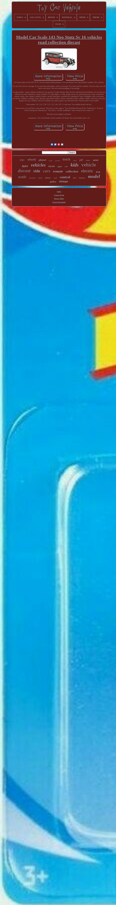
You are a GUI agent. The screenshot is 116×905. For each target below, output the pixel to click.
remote (58, 171)
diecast (24, 170)
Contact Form (59, 195)
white (75, 160)
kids (75, 164)
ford (74, 178)
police (53, 181)
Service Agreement (59, 202)
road (55, 178)
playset (42, 159)
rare (66, 166)
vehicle (88, 164)
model (94, 176)
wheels (31, 159)
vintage (63, 181)
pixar (50, 160)
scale (22, 177)
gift (81, 159)
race (40, 178)
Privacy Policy (59, 199)
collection (72, 171)
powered (57, 160)
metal (95, 160)
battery (82, 178)
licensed (32, 178)
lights (25, 166)
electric (87, 170)
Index (59, 192)
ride (36, 171)
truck (66, 159)
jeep (98, 171)
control (65, 177)
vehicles (38, 164)
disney (48, 178)
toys (22, 159)
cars (46, 171)
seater (88, 160)
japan (60, 166)
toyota (51, 166)
